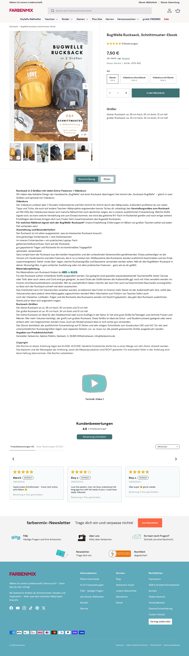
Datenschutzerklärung (160, 608)
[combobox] (100, 10)
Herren (110, 19)
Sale (166, 19)
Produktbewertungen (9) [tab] (22, 446)
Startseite (13, 26)
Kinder (65, 19)
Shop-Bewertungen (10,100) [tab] (49, 446)
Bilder (107, 179)
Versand (126, 58)
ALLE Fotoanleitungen (92, 584)
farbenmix (20, 645)
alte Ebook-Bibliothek (92, 596)
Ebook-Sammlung (170, 2)
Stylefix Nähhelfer (30, 19)
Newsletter (122, 596)
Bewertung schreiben (94, 436)
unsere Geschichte (126, 590)
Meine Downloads (89, 579)
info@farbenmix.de (104, 336)
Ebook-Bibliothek (148, 2)
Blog (118, 579)
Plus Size (97, 19)
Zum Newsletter (150, 522)
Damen (81, 19)
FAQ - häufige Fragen (91, 590)
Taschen (50, 19)
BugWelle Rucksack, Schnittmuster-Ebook (38, 26)
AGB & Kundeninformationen (164, 584)
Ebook (119, 602)
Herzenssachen (126, 19)
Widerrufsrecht (157, 596)
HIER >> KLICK (69, 272)
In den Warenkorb (155, 93)
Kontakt (84, 602)
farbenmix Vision (125, 584)
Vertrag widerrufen (160, 621)
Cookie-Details (157, 614)
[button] (178, 10)
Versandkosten (157, 602)
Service (84, 608)
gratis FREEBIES (152, 19)
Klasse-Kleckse (114, 63)
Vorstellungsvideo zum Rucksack (150, 208)
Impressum (155, 579)
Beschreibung (87, 179)
